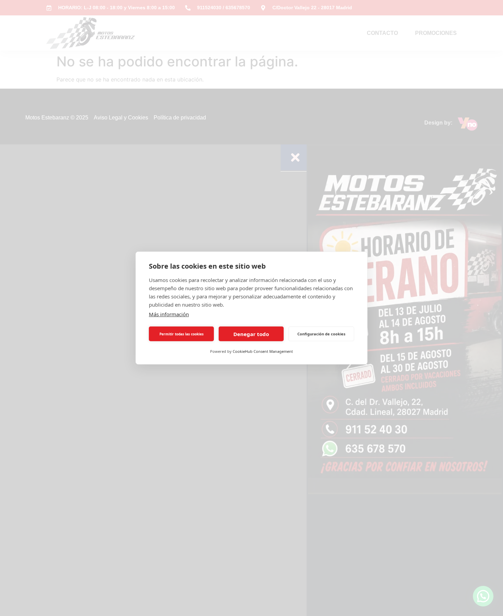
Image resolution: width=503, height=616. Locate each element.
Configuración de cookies (321, 333)
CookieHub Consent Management (263, 351)
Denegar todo (251, 334)
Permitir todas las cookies (181, 334)
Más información (169, 314)
